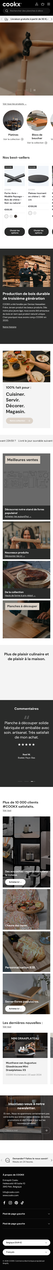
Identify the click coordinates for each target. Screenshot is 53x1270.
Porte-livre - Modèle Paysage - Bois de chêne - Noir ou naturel (14, 198)
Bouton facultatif (26, 75)
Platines (13, 134)
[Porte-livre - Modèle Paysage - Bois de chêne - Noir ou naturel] (14, 176)
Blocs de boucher (37, 136)
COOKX (12, 1261)
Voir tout (7, 810)
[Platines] (13, 120)
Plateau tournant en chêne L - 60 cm (37, 196)
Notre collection (17, 420)
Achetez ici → (15, 882)
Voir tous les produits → (15, 103)
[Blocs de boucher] (37, 120)
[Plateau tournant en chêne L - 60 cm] (38, 176)
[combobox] (26, 11)
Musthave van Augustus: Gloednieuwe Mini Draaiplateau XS (21, 1066)
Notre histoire (9, 327)
